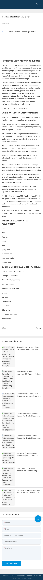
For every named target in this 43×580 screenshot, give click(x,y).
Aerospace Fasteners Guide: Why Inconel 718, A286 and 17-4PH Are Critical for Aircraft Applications (28, 491)
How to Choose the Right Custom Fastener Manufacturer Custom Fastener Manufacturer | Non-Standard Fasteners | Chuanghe (28, 348)
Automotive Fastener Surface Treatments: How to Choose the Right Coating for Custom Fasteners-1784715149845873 (28, 415)
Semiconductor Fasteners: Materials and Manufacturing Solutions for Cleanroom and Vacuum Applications (27, 469)
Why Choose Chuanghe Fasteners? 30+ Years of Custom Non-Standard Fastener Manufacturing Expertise (28, 373)
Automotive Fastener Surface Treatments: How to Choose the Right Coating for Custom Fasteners (28, 437)
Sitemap (16, 578)
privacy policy (27, 578)
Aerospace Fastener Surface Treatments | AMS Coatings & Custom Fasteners (27, 454)
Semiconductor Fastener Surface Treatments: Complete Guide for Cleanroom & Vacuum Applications (29, 395)
